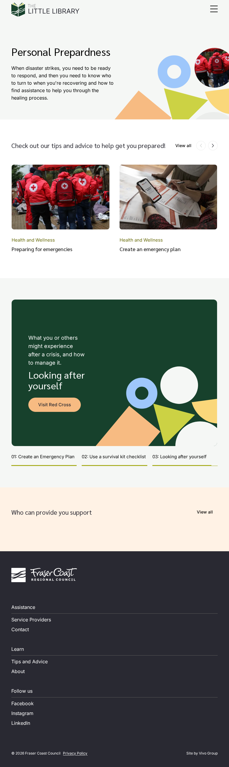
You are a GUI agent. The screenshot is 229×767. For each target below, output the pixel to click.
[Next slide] (213, 145)
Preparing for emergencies (42, 248)
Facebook (22, 703)
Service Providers (31, 620)
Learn (17, 649)
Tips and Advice (29, 661)
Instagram (22, 713)
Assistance (23, 607)
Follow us (22, 691)
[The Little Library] (45, 9)
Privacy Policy (75, 753)
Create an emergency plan (150, 248)
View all (183, 145)
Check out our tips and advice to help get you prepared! (88, 145)
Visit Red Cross (54, 404)
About (18, 671)
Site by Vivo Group (202, 753)
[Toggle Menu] (214, 10)
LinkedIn (20, 723)
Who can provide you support (51, 512)
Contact (20, 629)
